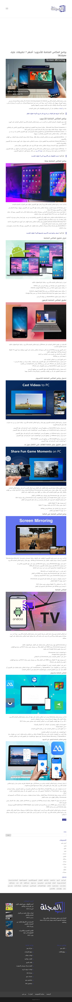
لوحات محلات (28, 955)
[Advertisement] (36, 31)
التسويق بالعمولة (23, 880)
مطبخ (64, 869)
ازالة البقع (46, 880)
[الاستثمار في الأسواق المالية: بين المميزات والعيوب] (9, 925)
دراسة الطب (12, 883)
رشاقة (64, 859)
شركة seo (29, 973)
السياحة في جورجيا (61, 883)
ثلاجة (21, 883)
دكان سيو (62, 948)
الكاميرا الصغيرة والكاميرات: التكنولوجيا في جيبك (26, 931)
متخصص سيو (28, 980)
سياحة (64, 861)
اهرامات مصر (48, 883)
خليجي (64, 856)
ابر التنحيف (52, 880)
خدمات (64, 853)
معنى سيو (10, 885)
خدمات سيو (29, 976)
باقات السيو (29, 962)
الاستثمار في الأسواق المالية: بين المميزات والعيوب (25, 923)
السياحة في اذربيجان (13, 880)
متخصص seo (28, 983)
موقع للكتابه (62, 952)
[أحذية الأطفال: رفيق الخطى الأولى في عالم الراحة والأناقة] (9, 907)
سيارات (64, 864)
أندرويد (64, 819)
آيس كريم (63, 880)
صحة (65, 867)
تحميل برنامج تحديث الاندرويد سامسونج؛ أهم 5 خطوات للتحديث (42, 233)
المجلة (61, 108)
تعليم (65, 848)
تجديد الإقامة (26, 883)
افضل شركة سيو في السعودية (24, 966)
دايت (17, 883)
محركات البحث (17, 885)
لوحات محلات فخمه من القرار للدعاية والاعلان (25, 914)
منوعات (64, 872)
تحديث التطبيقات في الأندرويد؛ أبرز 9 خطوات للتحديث (45, 156)
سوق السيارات (28, 952)
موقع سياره (59, 888)
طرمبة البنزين (33, 885)
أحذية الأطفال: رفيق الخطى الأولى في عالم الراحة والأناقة (24, 905)
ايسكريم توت (40, 883)
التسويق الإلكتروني (33, 880)
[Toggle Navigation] (7, 9)
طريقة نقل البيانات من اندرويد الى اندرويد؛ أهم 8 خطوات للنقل (43, 113)
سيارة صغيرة (55, 885)
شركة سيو (29, 948)
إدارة (65, 846)
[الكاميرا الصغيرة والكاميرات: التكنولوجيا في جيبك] (9, 933)
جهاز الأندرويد (38, 151)
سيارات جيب (63, 885)
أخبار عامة (63, 843)
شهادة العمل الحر (42, 885)
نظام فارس (52, 888)
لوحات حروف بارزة (27, 969)
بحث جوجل (33, 883)
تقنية (65, 851)
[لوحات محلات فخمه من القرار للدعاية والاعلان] (9, 916)
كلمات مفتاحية (28, 959)
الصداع (54, 883)
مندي (64, 888)
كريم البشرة (25, 885)
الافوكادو (40, 880)
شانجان (49, 885)
